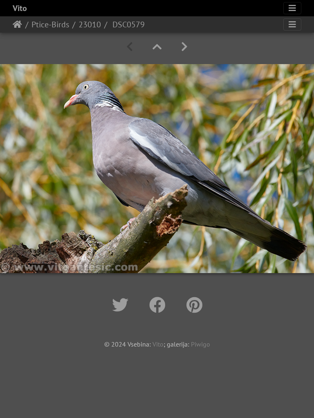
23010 (89, 24)
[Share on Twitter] (122, 305)
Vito (20, 8)
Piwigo (200, 344)
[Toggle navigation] (292, 8)
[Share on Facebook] (159, 305)
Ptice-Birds (50, 24)
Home (17, 24)
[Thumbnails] (157, 46)
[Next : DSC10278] (184, 46)
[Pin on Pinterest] (194, 305)
